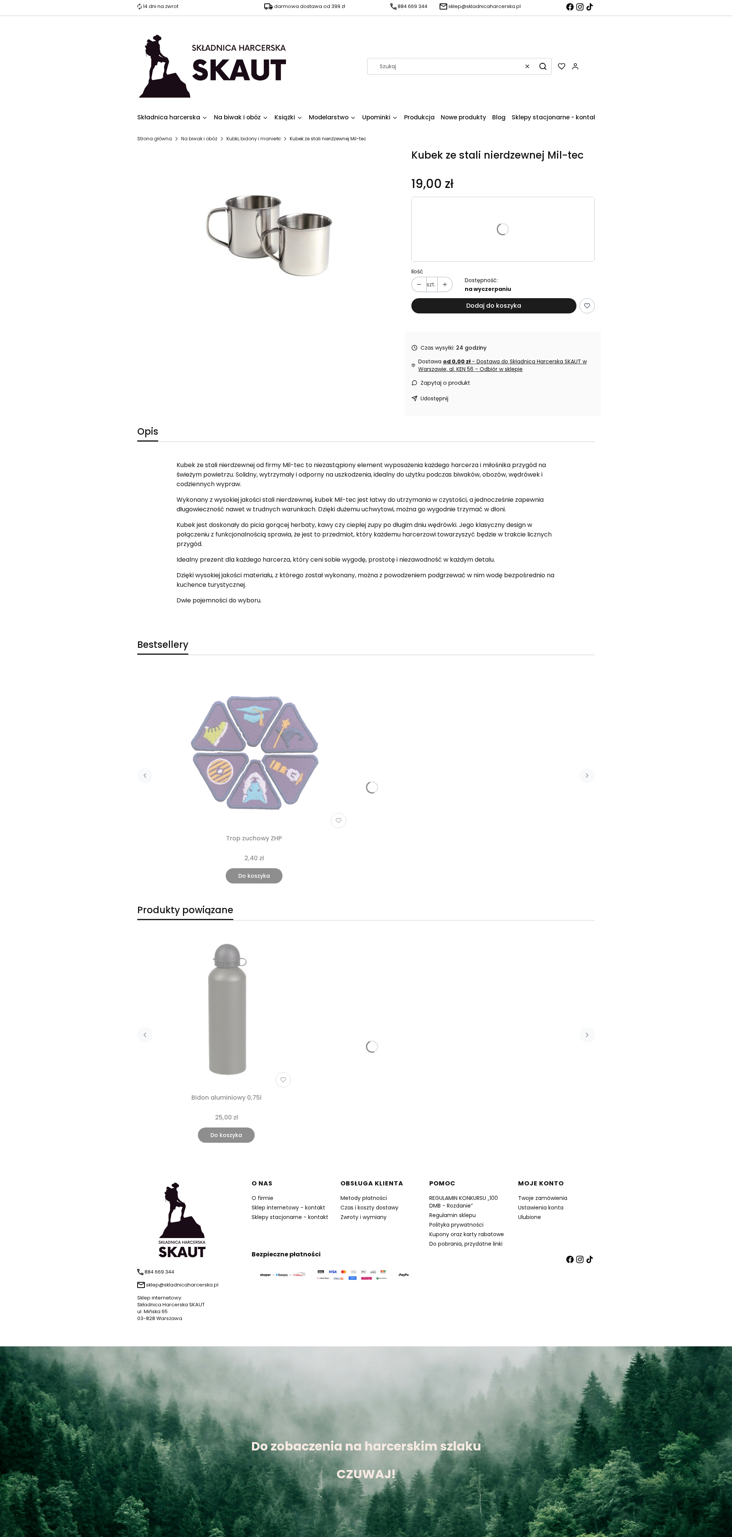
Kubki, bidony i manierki (253, 138)
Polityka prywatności (456, 1225)
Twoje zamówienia (542, 1198)
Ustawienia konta (540, 1207)
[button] (543, 66)
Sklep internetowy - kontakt (288, 1207)
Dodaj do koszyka (493, 305)
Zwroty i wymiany (363, 1217)
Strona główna (154, 138)
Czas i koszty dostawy (369, 1207)
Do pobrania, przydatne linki (465, 1244)
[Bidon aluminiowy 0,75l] (226, 1009)
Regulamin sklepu (452, 1215)
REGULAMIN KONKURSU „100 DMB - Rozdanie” (463, 1201)
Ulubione (529, 1217)
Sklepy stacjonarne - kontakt (290, 1217)
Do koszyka (254, 876)
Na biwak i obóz (199, 138)
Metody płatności (363, 1198)
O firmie (262, 1198)
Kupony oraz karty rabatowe (466, 1234)
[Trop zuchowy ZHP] (254, 749)
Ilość (417, 271)
